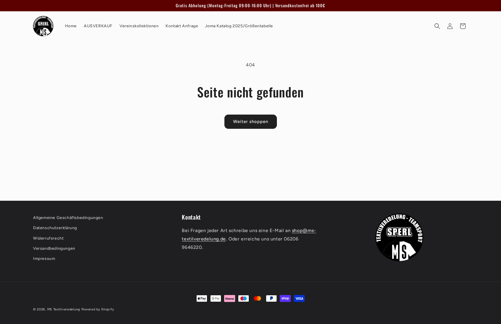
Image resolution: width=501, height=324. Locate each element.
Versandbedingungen (54, 248)
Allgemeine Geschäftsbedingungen (68, 217)
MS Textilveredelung (64, 309)
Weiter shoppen (250, 121)
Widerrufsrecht (48, 238)
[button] (437, 26)
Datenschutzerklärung (55, 228)
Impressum (44, 258)
